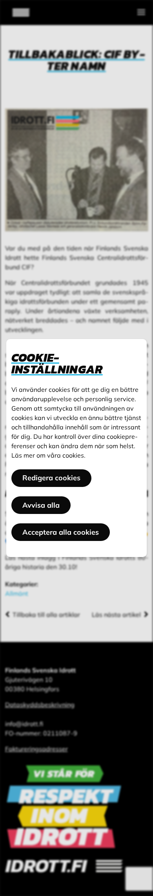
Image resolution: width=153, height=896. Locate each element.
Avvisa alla (41, 505)
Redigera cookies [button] (51, 477)
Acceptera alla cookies (60, 532)
